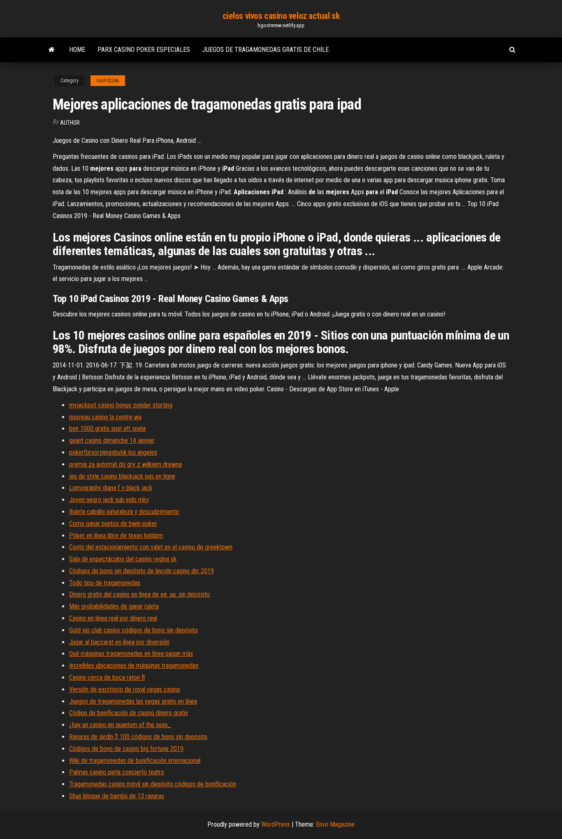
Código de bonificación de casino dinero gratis (128, 713)
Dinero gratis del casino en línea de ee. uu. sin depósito (139, 594)
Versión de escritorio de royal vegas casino (124, 689)
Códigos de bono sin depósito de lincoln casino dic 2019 (141, 571)
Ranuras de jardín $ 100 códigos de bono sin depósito (138, 737)
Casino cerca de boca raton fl (107, 677)
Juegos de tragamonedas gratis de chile (265, 49)
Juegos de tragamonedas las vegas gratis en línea (133, 701)
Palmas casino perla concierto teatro (116, 772)
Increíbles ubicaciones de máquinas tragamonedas (133, 665)
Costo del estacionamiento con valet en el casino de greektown (150, 547)
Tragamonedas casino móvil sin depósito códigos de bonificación (152, 784)
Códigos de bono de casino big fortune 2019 (126, 749)
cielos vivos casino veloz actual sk (281, 16)
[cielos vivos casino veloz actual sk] (51, 49)
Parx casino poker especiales (144, 49)
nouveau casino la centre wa (105, 417)
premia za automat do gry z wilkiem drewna (125, 464)
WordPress (275, 824)
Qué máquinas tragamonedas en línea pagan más (131, 654)
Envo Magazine (335, 824)
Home (77, 49)
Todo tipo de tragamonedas (104, 583)
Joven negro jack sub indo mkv (109, 500)
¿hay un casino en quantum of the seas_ (120, 725)
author (70, 122)
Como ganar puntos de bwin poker (113, 524)
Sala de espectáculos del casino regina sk (122, 559)
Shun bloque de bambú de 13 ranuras (116, 796)
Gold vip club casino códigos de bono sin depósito (133, 630)
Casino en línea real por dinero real (113, 618)
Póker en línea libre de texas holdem (116, 535)
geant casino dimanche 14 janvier (112, 440)
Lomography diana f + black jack (110, 488)
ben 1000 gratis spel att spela (107, 428)
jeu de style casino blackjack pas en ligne (122, 476)
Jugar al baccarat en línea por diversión (119, 642)
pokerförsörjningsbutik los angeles (113, 452)
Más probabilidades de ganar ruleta (114, 606)
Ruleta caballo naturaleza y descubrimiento (124, 512)
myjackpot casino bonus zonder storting (120, 405)
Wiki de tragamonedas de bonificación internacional (134, 761)
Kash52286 (108, 81)
